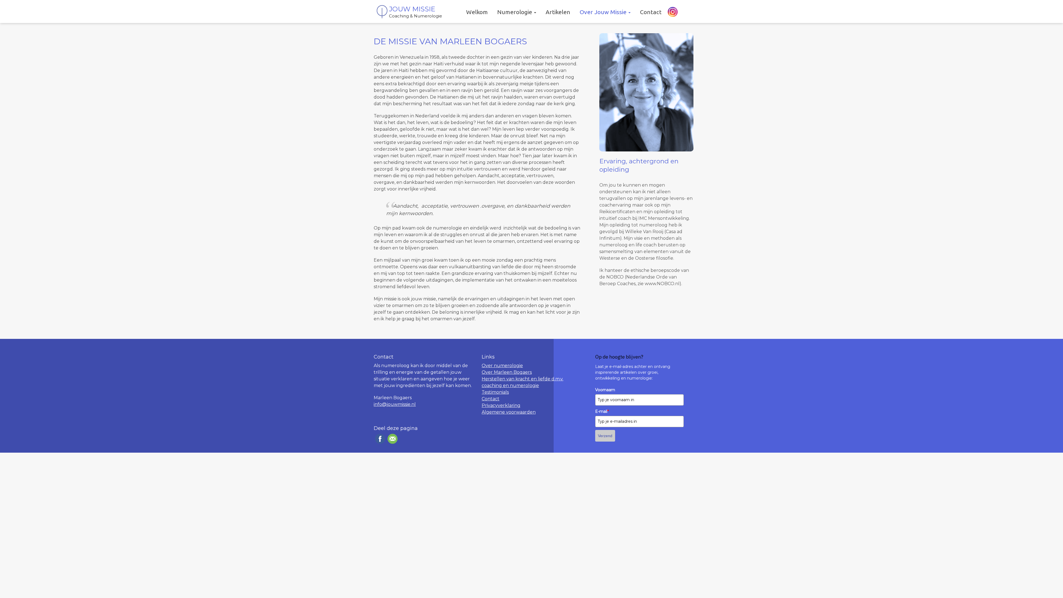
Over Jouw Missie (604, 12)
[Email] (392, 439)
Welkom (477, 12)
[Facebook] (379, 439)
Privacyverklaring (501, 405)
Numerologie (515, 12)
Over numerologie (502, 365)
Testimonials (495, 392)
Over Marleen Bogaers (507, 372)
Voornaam (605, 389)
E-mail (602, 411)
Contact (651, 12)
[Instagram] (672, 12)
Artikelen (558, 12)
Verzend (605, 436)
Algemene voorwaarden (509, 412)
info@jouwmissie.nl (395, 404)
